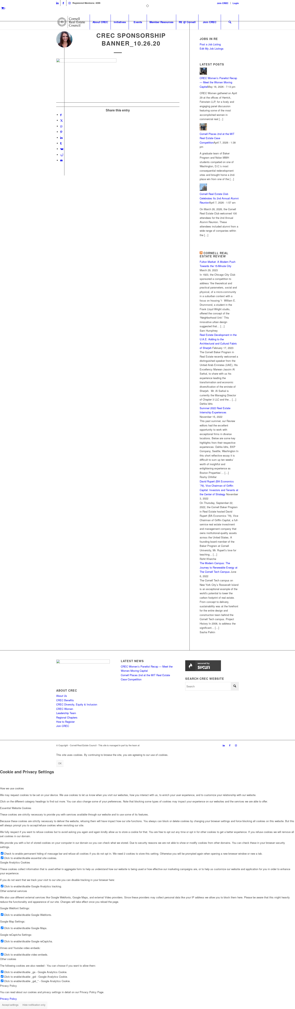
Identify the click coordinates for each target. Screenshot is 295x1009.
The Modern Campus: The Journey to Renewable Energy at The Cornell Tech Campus (218, 567)
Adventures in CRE (149, 745)
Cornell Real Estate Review (214, 254)
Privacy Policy (8, 999)
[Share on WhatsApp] (61, 126)
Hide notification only (33, 1004)
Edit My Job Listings (212, 48)
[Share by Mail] (61, 160)
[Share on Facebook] (61, 115)
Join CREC (222, 3)
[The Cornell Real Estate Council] (71, 22)
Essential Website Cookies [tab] (15, 808)
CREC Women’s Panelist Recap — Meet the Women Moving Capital (218, 82)
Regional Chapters (66, 717)
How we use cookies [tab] (12, 788)
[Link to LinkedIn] (57, 3)
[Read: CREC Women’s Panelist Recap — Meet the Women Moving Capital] (203, 73)
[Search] (230, 22)
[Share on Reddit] (61, 155)
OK (60, 763)
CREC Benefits (65, 700)
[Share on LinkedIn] (61, 138)
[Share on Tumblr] (61, 143)
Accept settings (10, 1004)
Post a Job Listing (210, 44)
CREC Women (64, 709)
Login (236, 3)
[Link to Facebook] (63, 3)
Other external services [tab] (13, 891)
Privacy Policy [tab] (8, 986)
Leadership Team (66, 713)
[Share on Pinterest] (61, 132)
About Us (61, 696)
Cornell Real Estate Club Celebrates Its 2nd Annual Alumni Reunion (219, 198)
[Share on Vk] (61, 149)
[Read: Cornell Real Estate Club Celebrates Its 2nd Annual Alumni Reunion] (203, 190)
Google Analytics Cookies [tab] (15, 862)
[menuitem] (223, 3)
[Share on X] (61, 120)
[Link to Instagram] (69, 3)
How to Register (65, 722)
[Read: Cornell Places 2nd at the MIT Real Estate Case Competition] (203, 129)
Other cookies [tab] (8, 959)
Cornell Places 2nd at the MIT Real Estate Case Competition (217, 138)
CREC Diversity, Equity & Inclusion (76, 704)
